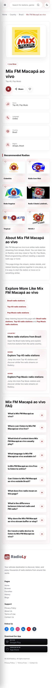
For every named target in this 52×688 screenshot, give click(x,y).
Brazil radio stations (16, 301)
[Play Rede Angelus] (13, 192)
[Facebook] (7, 629)
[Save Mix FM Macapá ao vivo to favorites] (30, 89)
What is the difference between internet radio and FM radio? (21, 506)
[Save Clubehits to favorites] (5, 161)
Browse (8, 588)
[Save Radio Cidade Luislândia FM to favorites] (29, 187)
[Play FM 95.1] (38, 217)
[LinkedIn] (23, 629)
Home (4, 14)
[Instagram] (18, 629)
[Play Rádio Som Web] (38, 167)
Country (13, 14)
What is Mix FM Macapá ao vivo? (21, 415)
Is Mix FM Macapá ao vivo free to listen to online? (22, 467)
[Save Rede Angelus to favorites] (5, 187)
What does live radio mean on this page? (22, 492)
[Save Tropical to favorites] (5, 212)
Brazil (21, 14)
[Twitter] (12, 629)
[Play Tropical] (13, 217)
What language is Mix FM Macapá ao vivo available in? (22, 455)
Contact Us (9, 617)
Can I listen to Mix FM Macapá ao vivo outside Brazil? (22, 480)
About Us (8, 611)
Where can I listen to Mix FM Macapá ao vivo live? (22, 427)
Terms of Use (10, 614)
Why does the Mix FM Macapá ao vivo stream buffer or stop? (22, 519)
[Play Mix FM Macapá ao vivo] (8, 89)
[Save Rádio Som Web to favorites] (29, 161)
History (7, 594)
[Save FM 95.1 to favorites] (29, 212)
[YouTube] (29, 629)
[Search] (38, 5)
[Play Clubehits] (13, 167)
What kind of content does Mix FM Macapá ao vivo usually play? (23, 441)
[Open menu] (5, 5)
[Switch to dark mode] (47, 5)
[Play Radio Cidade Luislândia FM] (38, 192)
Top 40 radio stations (16, 307)
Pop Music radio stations (18, 313)
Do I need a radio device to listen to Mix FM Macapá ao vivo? (21, 534)
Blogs (7, 597)
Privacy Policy (10, 608)
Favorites (8, 591)
